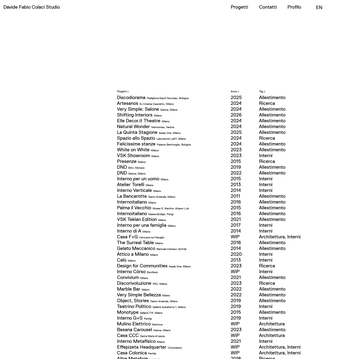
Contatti (268, 7)
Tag (262, 91)
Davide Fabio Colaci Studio (31, 7)
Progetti (239, 7)
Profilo (294, 7)
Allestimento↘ (125, 14)
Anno (235, 91)
